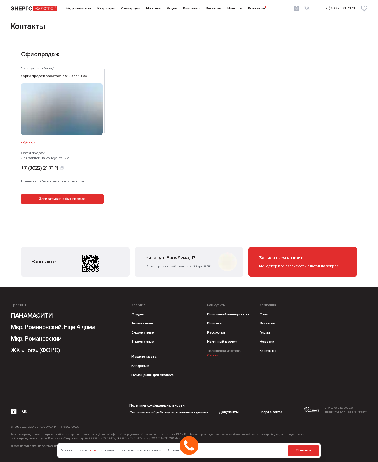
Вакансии (213, 8)
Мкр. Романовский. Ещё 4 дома (53, 327)
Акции (172, 8)
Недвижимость (79, 8)
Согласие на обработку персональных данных (168, 412)
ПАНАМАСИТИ (32, 316)
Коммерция (130, 8)
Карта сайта (271, 412)
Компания (191, 8)
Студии (137, 314)
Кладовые (140, 366)
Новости (234, 8)
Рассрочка (216, 332)
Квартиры (106, 8)
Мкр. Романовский (36, 339)
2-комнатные (142, 332)
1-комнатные (142, 323)
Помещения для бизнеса (152, 375)
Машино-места (143, 357)
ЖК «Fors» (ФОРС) (35, 350)
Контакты (256, 8)
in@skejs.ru (30, 142)
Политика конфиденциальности (156, 405)
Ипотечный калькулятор (228, 314)
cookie (94, 450)
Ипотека (153, 8)
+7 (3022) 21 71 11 (39, 168)
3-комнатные (142, 341)
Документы (229, 412)
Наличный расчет (222, 341)
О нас (264, 314)
